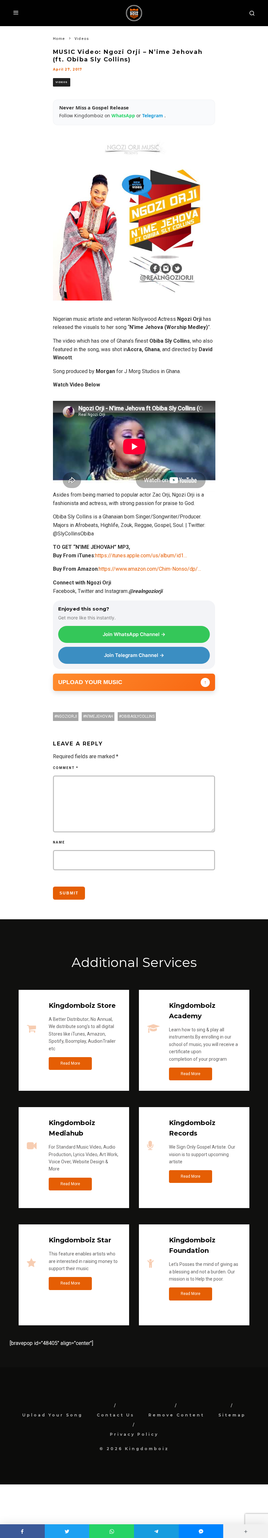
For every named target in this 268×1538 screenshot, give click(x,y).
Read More (70, 1063)
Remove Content (176, 1415)
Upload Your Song (52, 1415)
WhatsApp (123, 115)
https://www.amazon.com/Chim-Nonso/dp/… (150, 569)
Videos (62, 82)
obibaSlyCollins (138, 716)
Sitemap (232, 1415)
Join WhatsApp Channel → (134, 634)
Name (59, 842)
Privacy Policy (134, 1434)
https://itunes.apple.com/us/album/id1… (141, 555)
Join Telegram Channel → (134, 655)
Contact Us (115, 1415)
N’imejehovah (99, 716)
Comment (65, 768)
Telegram (153, 115)
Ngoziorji (67, 716)
